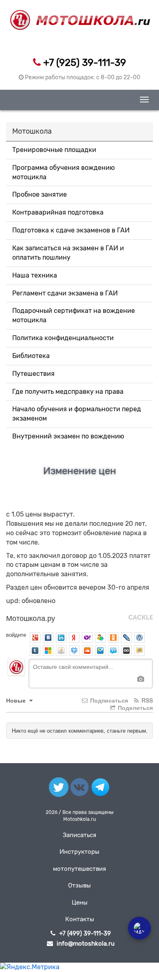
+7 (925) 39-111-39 (84, 62)
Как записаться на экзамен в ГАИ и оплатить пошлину (68, 252)
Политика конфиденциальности (63, 338)
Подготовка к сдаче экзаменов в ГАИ (71, 230)
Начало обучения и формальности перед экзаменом (76, 413)
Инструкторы (79, 851)
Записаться (79, 835)
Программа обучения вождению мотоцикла (63, 172)
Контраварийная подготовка (58, 212)
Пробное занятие (39, 194)
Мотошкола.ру (30, 617)
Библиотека (31, 356)
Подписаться (108, 700)
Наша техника (34, 275)
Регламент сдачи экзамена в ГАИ (65, 293)
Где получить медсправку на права (68, 391)
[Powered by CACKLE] (140, 617)
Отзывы (79, 885)
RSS (146, 700)
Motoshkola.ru (79, 819)
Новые (16, 700)
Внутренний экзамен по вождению (68, 436)
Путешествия (33, 374)
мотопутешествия (79, 868)
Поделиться (134, 707)
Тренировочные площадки (54, 150)
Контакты (79, 919)
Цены (80, 902)
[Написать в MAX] (139, 928)
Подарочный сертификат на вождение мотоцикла (73, 315)
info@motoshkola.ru (86, 943)
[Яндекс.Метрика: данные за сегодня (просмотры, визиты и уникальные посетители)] (30, 967)
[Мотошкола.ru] (79, 15)
